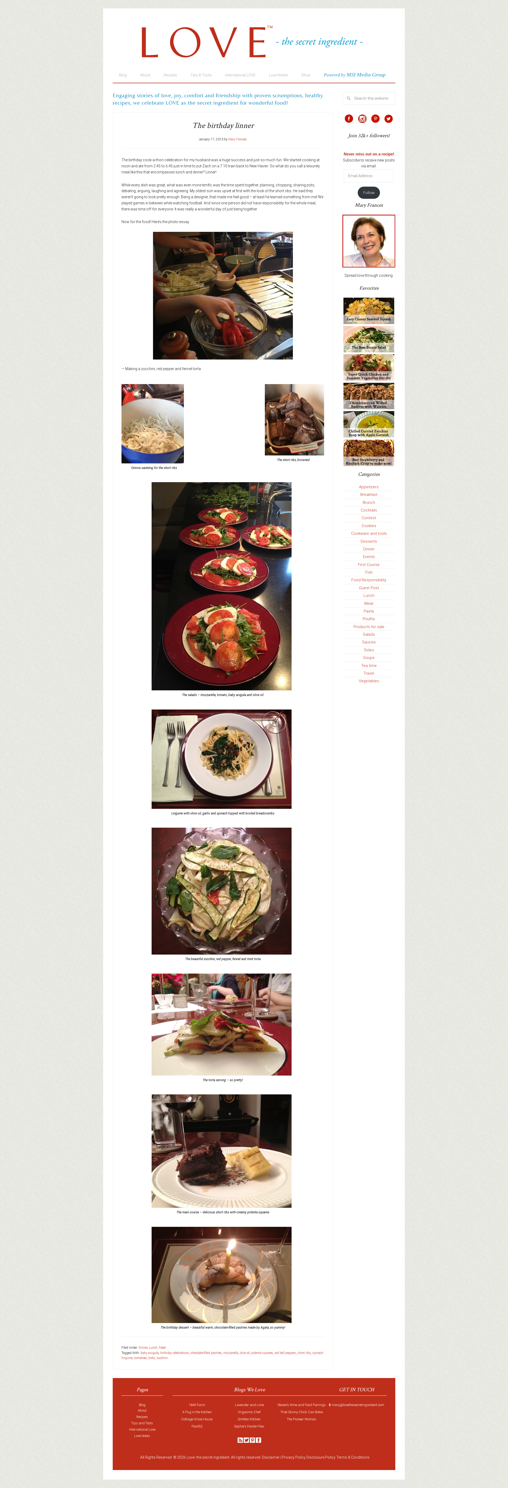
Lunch (153, 1347)
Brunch (369, 502)
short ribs (304, 1353)
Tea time (369, 665)
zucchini (162, 1358)
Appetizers (369, 487)
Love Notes (142, 1436)
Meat (162, 1347)
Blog (142, 1405)
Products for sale (368, 626)
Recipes (142, 1417)
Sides (369, 650)
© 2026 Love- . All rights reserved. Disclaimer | (227, 1457)
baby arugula (149, 1353)
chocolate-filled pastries (206, 1353)
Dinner (143, 1347)
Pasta (369, 611)
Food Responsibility (368, 580)
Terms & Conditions (352, 1457)
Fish (369, 572)
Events (369, 556)
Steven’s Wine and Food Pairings (302, 1405)
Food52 (197, 1426)
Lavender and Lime (249, 1405)
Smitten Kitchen (249, 1419)
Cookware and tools (369, 533)
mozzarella (230, 1353)
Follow (369, 193)
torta (151, 1358)
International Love (142, 1429)
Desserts (369, 541)
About (142, 1410)
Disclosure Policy (320, 1457)
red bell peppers (285, 1353)
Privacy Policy (294, 1457)
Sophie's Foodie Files (249, 1426)
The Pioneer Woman (301, 1419)
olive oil (245, 1353)
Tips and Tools (142, 1423)
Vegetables (369, 681)
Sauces (369, 642)
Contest (369, 517)
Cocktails (369, 510)
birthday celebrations (174, 1353)
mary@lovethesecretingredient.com (358, 1405)
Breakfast (368, 494)
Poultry (369, 618)
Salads (369, 634)
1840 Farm (197, 1405)
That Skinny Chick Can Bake (301, 1412)
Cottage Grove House (196, 1419)
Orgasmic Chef (249, 1412)
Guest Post (369, 588)
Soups (369, 657)
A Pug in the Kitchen (197, 1412)
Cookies (369, 525)
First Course (369, 564)
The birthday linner (223, 126)
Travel (369, 673)
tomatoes (140, 1358)
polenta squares (262, 1353)
